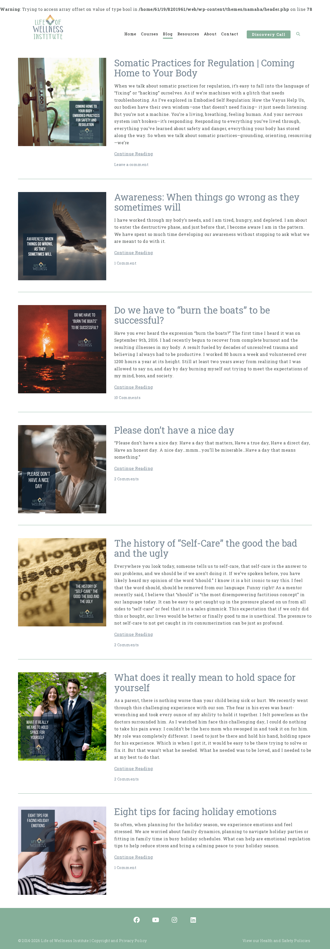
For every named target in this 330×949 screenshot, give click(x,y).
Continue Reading (133, 153)
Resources (188, 33)
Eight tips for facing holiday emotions (195, 811)
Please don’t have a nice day (174, 430)
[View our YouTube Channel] (155, 920)
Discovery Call (268, 34)
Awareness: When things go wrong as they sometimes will (207, 202)
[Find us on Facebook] (136, 920)
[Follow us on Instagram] (174, 920)
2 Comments (126, 478)
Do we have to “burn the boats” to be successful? (192, 315)
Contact (229, 33)
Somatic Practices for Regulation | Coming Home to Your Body (204, 68)
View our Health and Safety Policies (276, 940)
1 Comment (125, 263)
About (210, 33)
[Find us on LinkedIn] (193, 920)
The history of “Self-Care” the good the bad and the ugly (205, 548)
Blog (168, 33)
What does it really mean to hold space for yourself (205, 682)
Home (130, 33)
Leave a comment (131, 164)
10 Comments (127, 397)
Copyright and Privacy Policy (119, 940)
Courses (149, 33)
